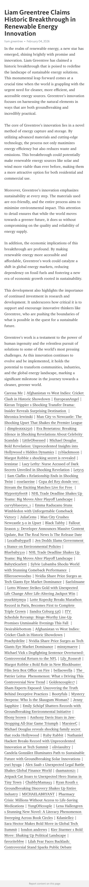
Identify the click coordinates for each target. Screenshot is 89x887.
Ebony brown (15, 717)
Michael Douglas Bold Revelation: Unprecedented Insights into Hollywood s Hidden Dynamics (41, 446)
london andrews (34, 829)
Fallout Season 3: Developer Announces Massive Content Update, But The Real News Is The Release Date (44, 529)
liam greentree (13, 41)
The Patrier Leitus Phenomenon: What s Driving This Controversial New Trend (44, 676)
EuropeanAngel (66, 399)
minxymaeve (67, 646)
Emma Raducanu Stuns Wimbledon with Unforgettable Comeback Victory (39, 511)
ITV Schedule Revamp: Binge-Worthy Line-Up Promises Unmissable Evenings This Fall (38, 617)
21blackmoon (68, 452)
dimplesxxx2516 (19, 428)
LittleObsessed (34, 440)
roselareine (26, 481)
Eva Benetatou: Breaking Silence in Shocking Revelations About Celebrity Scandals (43, 434)
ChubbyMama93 (38, 782)
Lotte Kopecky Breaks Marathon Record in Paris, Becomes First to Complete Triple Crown (43, 605)
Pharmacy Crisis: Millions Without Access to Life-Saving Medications (41, 800)
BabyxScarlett (15, 564)
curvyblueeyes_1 (17, 505)
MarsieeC (69, 723)
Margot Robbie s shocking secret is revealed (39, 458)
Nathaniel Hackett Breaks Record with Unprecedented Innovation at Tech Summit (44, 741)
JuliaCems (28, 517)
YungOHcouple (40, 806)
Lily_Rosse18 (70, 658)
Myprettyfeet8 (16, 493)
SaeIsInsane (75, 581)
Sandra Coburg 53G (45, 611)
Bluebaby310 (14, 552)
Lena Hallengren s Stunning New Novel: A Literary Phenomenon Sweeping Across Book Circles (44, 812)
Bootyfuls (59, 694)
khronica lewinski (18, 416)
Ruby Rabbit (53, 735)
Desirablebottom (17, 629)
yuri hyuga (13, 764)
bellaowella (63, 670)
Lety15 (78, 469)
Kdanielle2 (65, 817)
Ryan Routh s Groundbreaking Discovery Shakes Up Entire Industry (41, 788)
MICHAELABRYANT (38, 794)
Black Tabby (55, 523)
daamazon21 (66, 770)
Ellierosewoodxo (17, 576)
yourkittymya (15, 599)
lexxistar (11, 464)
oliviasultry (61, 747)
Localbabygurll (19, 540)
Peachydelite (14, 641)
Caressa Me (13, 393)
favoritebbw (14, 841)
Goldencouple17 (62, 682)
